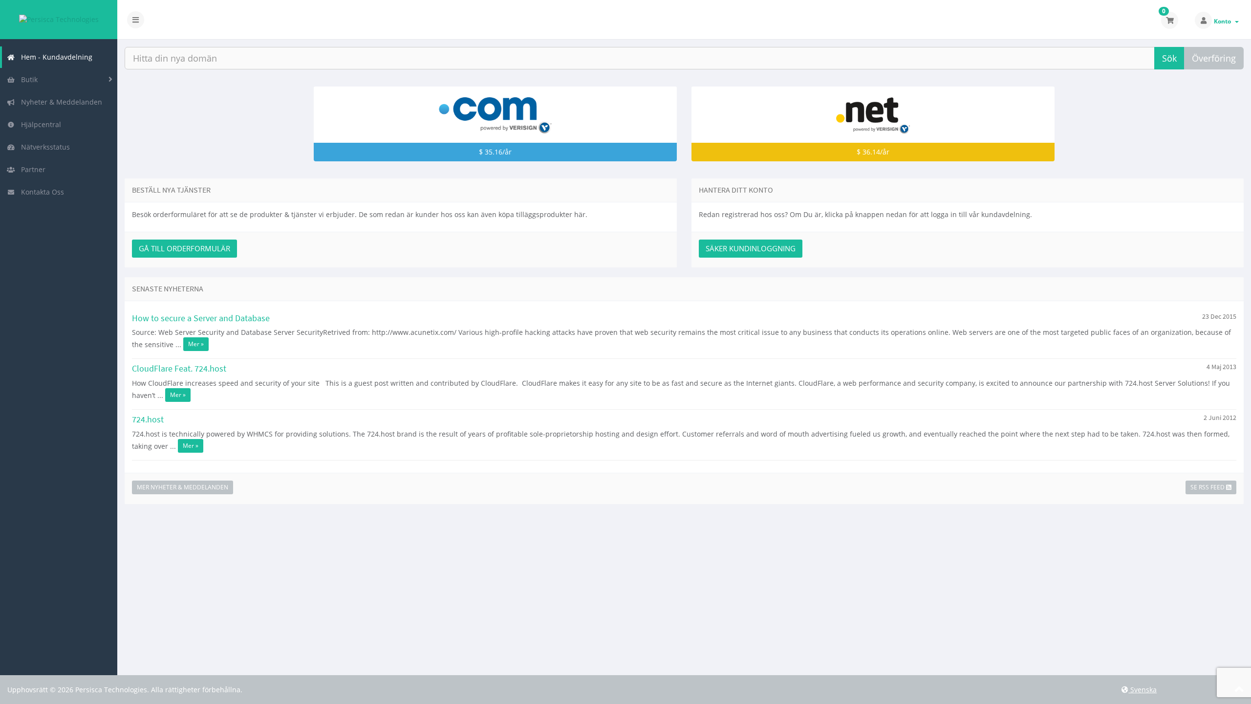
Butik (27, 79)
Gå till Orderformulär (184, 248)
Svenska (1142, 689)
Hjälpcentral (39, 124)
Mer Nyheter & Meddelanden (182, 487)
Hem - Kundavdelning (54, 57)
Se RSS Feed (1208, 487)
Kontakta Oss (40, 192)
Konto (1224, 21)
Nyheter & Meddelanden (59, 102)
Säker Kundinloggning (751, 248)
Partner (31, 169)
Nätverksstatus (43, 147)
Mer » (196, 344)
